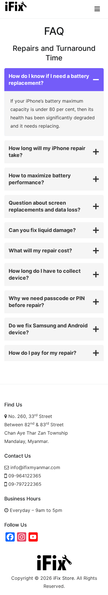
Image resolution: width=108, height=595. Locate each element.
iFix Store (63, 578)
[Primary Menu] (97, 9)
